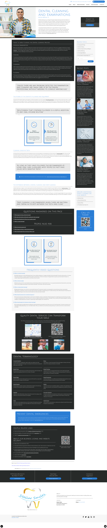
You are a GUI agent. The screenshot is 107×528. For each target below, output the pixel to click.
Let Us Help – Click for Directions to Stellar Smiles (33, 337)
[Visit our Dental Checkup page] (43, 349)
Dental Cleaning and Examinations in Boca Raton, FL (57, 176)
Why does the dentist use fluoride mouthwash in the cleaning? (27, 217)
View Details (23, 454)
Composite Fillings (81, 44)
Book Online (90, 25)
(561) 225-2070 (50, 33)
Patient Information (81, 4)
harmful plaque (65, 188)
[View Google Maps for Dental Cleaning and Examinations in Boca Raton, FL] (33, 336)
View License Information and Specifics (31, 452)
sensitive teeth (60, 153)
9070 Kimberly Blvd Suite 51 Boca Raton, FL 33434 (81, 1)
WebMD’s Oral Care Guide (23, 435)
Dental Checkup (81, 46)
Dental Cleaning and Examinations (23, 463)
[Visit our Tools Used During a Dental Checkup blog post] (85, 138)
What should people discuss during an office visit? (24, 231)
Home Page (36, 433)
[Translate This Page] (105, 526)
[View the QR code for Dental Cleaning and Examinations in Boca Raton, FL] (57, 334)
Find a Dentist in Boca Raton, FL (84, 55)
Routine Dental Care (82, 200)
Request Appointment (53, 478)
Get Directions (17, 478)
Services (87, 4)
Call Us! (99, 1)
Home (70, 4)
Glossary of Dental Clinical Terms (34, 431)
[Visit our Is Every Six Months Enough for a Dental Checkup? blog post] (85, 166)
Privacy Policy (14, 517)
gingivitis (15, 50)
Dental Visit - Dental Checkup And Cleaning (85, 112)
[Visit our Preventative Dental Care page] (27, 349)
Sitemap (17, 517)
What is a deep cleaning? (19, 221)
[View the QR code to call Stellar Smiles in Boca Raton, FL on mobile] (85, 226)
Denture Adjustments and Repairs (84, 48)
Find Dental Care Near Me (83, 204)
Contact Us (102, 4)
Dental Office (80, 202)
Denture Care (80, 198)
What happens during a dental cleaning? (23, 215)
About (74, 4)
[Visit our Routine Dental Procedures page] (59, 349)
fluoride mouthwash (50, 99)
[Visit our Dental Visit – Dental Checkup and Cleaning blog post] (85, 109)
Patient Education (94, 4)
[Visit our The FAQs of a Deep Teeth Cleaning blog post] (85, 81)
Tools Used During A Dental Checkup (85, 141)
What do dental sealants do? (20, 227)
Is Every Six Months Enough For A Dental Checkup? (84, 169)
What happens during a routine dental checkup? (24, 229)
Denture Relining (81, 50)
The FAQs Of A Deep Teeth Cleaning (84, 83)
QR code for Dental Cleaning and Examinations (21, 465)
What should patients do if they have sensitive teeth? (25, 219)
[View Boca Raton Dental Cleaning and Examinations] (18, 37)
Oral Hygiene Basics (82, 52)
